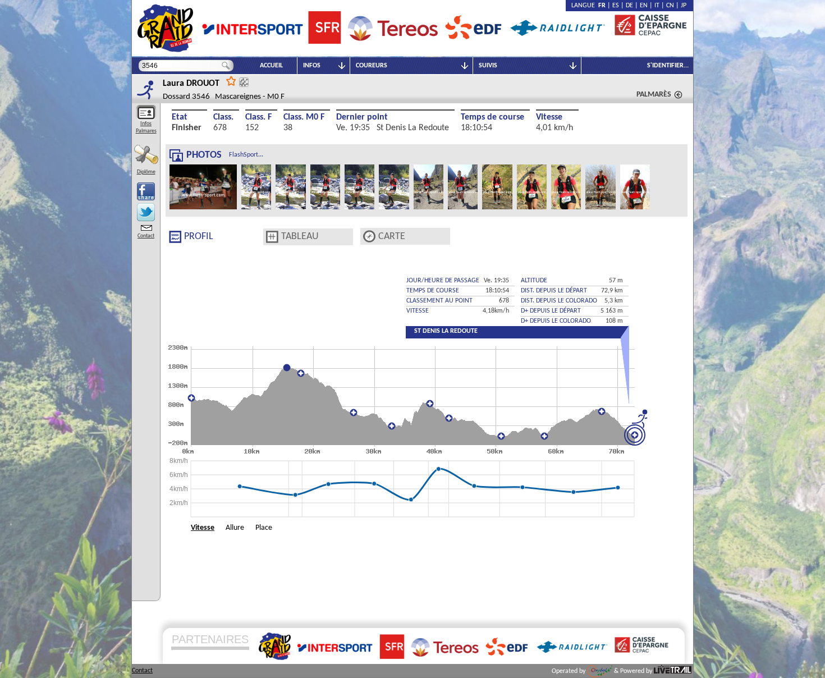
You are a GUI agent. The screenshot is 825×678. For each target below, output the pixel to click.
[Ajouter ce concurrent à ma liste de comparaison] (244, 82)
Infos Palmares (146, 127)
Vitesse (549, 117)
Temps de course (492, 117)
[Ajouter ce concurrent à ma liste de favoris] (231, 80)
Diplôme (146, 172)
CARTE (391, 236)
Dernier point (362, 117)
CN (670, 5)
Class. (223, 117)
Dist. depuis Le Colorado (559, 300)
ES (615, 5)
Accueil (271, 65)
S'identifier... (668, 65)
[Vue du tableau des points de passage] (272, 237)
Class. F (258, 117)
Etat (179, 117)
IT (656, 5)
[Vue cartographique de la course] (369, 236)
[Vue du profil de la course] (175, 237)
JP (683, 5)
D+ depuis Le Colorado (556, 321)
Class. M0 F (303, 117)
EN (644, 5)
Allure (235, 528)
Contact (146, 236)
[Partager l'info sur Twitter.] (146, 212)
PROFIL (198, 236)
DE (629, 5)
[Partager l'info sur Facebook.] (146, 191)
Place (263, 528)
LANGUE (584, 5)
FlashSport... (246, 155)
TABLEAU (300, 236)
